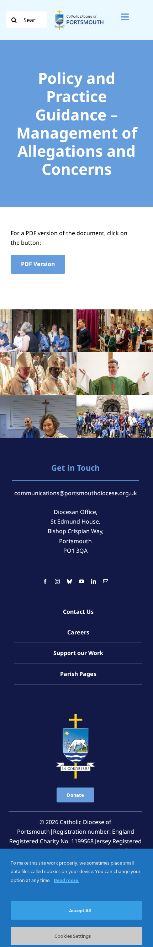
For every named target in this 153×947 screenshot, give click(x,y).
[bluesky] (69, 581)
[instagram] (57, 581)
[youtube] (81, 581)
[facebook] (45, 581)
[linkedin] (93, 581)
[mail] (105, 581)
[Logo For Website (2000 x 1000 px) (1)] (78, 10)
